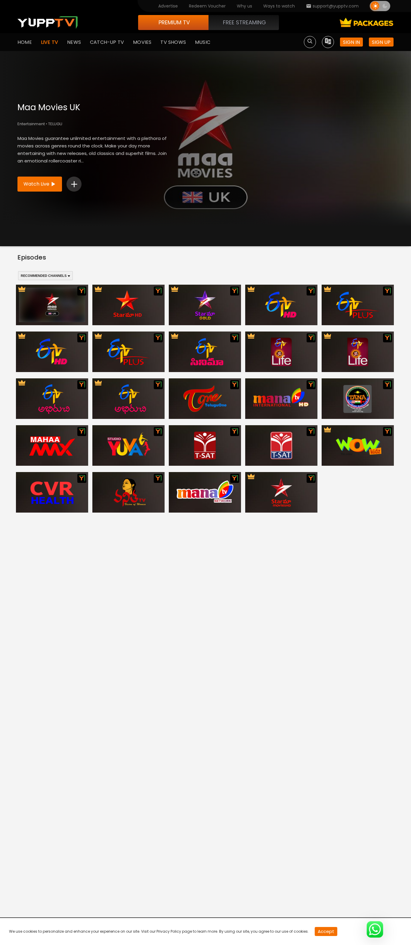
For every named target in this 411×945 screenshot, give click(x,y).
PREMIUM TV (174, 22)
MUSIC (202, 42)
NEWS (74, 42)
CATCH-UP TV (107, 42)
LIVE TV (49, 42)
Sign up (381, 42)
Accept (326, 931)
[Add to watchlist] (74, 184)
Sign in (351, 42)
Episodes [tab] (31, 257)
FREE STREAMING (244, 22)
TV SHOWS (173, 42)
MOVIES (142, 42)
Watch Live (36, 183)
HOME (24, 42)
